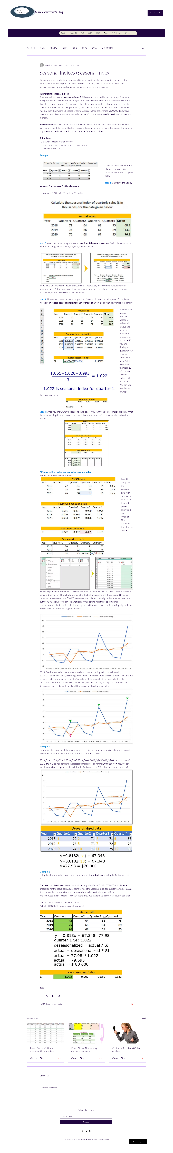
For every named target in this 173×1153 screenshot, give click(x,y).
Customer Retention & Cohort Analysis (126, 1049)
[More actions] (131, 65)
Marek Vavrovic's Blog (49, 12)
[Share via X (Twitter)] (47, 996)
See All (143, 1018)
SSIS (75, 47)
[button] (143, 48)
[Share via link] (59, 996)
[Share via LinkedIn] (53, 996)
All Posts (31, 47)
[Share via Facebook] (41, 996)
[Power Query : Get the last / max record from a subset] (45, 1033)
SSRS (84, 47)
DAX (94, 47)
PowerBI (54, 47)
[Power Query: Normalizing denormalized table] (86, 1033)
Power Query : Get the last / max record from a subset (43, 1049)
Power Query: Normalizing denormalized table (84, 1049)
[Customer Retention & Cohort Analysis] (127, 1033)
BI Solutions (107, 47)
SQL (42, 47)
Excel (65, 47)
